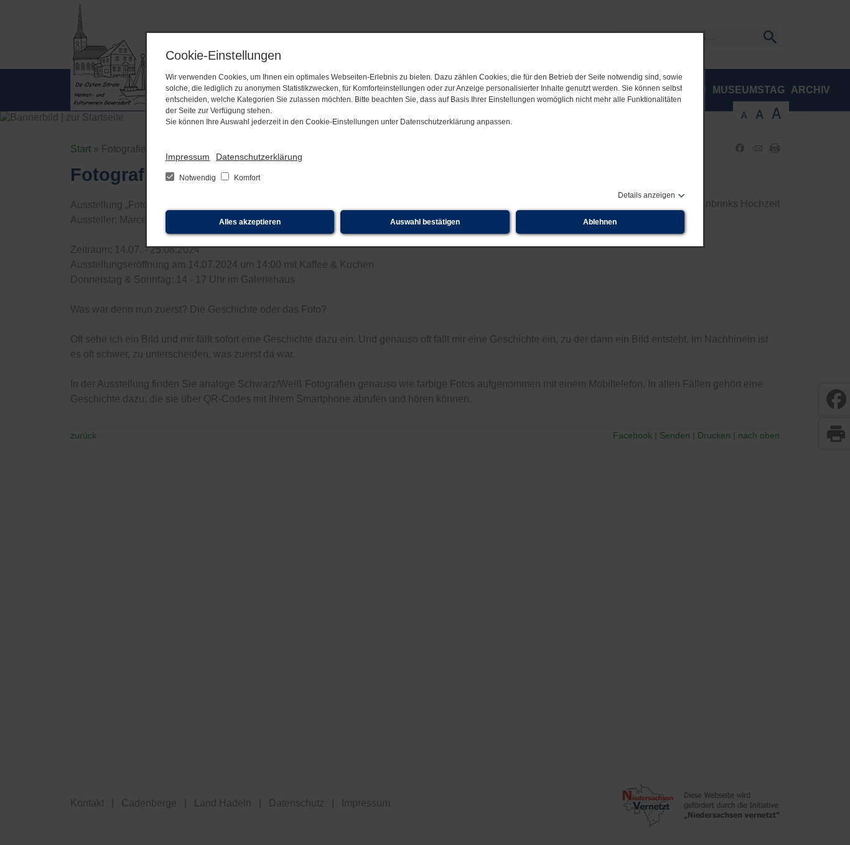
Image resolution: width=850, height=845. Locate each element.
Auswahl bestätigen (425, 222)
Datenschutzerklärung (259, 157)
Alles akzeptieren (250, 222)
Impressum (188, 157)
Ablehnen (600, 222)
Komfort (246, 177)
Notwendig (197, 177)
